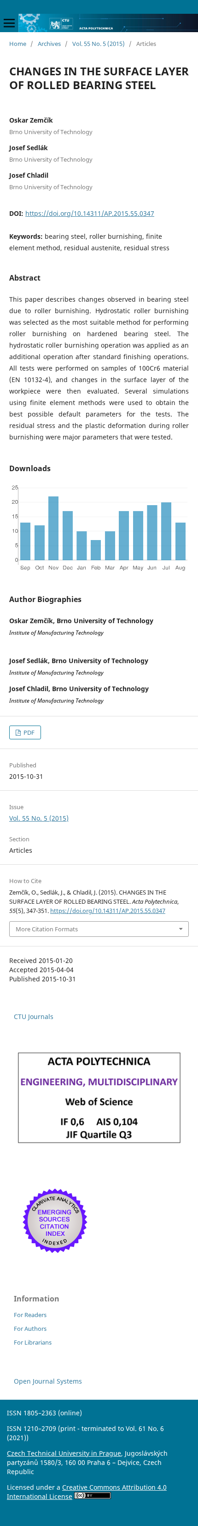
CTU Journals (33, 1016)
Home (17, 43)
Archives (49, 43)
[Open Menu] (9, 23)
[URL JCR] (99, 1144)
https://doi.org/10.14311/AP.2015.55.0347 (89, 213)
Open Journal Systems (48, 1381)
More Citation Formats (47, 929)
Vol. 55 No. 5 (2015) (98, 43)
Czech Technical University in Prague (64, 1453)
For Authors (30, 1328)
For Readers (30, 1315)
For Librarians (33, 1342)
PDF (28, 732)
